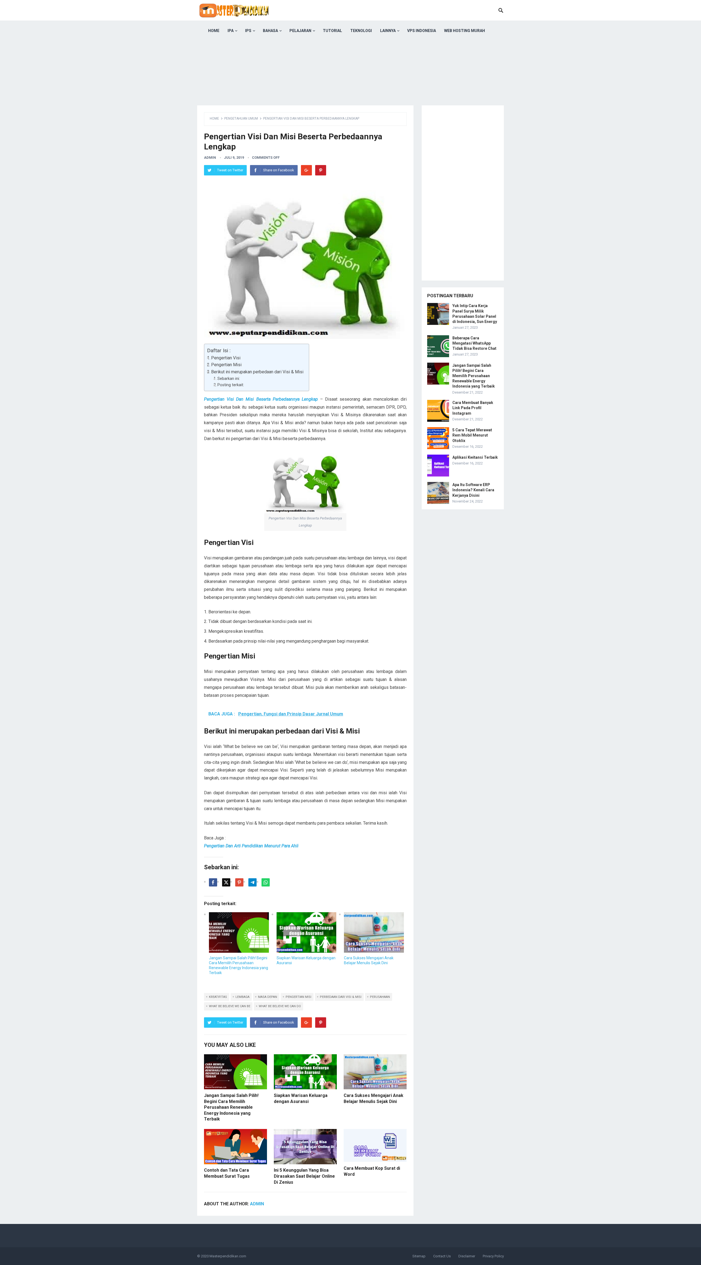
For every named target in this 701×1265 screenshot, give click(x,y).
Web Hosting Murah (464, 30)
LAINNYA (388, 30)
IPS (248, 30)
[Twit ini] (226, 882)
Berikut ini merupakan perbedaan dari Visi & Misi (257, 371)
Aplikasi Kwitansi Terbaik (475, 457)
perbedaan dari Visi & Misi (340, 997)
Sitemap (419, 1256)
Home (214, 118)
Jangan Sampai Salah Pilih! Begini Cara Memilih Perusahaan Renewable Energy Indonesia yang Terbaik (231, 1107)
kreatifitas (218, 997)
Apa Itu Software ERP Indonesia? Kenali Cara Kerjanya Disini (473, 490)
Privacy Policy (493, 1256)
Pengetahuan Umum (241, 118)
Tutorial (332, 30)
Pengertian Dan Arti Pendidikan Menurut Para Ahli (251, 845)
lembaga (242, 997)
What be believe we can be (229, 1006)
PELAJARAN (300, 30)
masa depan (267, 997)
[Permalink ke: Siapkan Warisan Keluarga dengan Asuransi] (307, 932)
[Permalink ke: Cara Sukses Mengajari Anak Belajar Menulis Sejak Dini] (374, 932)
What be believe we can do (280, 1006)
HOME (213, 30)
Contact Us (442, 1256)
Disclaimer (466, 1256)
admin (210, 157)
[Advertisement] (350, 79)
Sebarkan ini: (228, 378)
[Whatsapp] (266, 882)
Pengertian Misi (226, 364)
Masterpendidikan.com (227, 1256)
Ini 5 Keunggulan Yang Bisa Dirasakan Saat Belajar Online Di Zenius (304, 1176)
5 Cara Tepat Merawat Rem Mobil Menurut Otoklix (472, 435)
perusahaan (380, 997)
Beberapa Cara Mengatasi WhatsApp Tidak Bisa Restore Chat (474, 343)
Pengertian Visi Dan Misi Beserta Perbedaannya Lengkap (261, 399)
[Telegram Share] (252, 882)
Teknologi (361, 30)
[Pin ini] (239, 882)
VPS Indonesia (421, 30)
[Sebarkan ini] (213, 882)
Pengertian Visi (225, 357)
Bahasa (270, 30)
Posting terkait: (230, 385)
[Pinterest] (320, 170)
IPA (231, 30)
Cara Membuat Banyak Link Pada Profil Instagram (472, 407)
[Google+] (306, 170)
